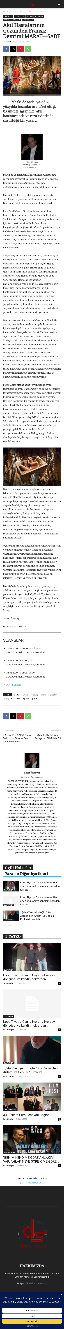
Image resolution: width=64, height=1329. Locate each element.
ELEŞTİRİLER (20, 11)
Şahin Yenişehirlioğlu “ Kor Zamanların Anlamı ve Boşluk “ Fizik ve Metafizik (38, 916)
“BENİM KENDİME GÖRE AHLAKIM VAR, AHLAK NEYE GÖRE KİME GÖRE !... (31, 1159)
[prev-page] (5, 927)
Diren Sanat (8, 1076)
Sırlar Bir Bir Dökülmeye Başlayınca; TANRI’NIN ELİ (48, 737)
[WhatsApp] (28, 49)
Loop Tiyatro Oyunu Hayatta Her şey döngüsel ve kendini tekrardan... (29, 977)
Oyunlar (53, 695)
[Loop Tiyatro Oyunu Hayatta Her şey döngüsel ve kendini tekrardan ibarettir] (11, 886)
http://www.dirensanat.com (32, 777)
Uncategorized (28, 20)
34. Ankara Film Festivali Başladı (26, 1115)
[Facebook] (6, 49)
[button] (5, 4)
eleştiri (17, 695)
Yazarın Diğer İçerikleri (26, 873)
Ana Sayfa (7, 11)
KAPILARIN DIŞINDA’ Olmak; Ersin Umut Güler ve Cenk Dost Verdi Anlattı (17, 738)
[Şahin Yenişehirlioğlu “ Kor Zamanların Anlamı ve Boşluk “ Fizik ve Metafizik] (11, 916)
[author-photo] (32, 768)
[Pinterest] (20, 49)
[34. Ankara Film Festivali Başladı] (32, 1097)
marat (43, 695)
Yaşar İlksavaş (9, 42)
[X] (13, 49)
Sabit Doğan (8, 983)
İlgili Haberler (18, 868)
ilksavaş (34, 695)
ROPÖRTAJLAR (9, 1152)
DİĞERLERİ (8, 16)
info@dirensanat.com (36, 1283)
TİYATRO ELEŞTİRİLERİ (36, 11)
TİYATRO (29, 16)
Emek (25, 695)
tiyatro (26, 698)
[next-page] (10, 927)
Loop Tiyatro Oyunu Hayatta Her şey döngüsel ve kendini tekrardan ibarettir (40, 886)
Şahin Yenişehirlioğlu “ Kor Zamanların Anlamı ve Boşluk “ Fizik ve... (31, 1070)
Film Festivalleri (10, 1110)
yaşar (34, 698)
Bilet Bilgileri (13, 684)
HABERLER (39, 16)
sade (18, 698)
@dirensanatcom (32, 1182)
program (8, 698)
